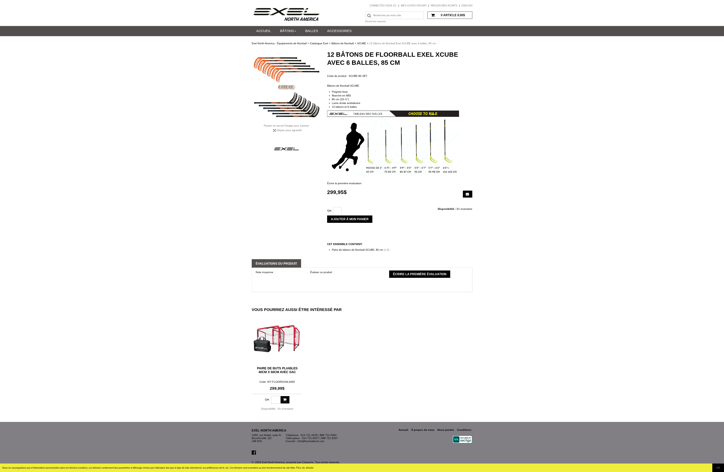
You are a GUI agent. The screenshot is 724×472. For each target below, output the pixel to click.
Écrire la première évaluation (344, 183)
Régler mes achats (444, 5)
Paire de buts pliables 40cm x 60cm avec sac (277, 370)
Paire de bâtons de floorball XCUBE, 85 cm (357, 249)
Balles (311, 31)
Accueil (263, 31)
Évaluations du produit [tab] (276, 263)
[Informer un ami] (467, 194)
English (467, 5)
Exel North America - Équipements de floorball (279, 43)
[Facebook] (254, 452)
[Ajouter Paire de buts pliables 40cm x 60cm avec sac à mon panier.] (285, 399)
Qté (329, 210)
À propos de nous (422, 429)
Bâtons (287, 31)
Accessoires (339, 31)
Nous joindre (445, 429)
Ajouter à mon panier (350, 219)
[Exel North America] (286, 14)
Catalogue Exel (319, 43)
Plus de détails (305, 467)
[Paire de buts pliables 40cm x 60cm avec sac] (277, 338)
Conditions (464, 429)
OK (718, 467)
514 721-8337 (310, 438)
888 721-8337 (329, 438)
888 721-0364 (328, 435)
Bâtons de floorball (342, 43)
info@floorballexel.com (310, 441)
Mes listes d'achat (414, 5)
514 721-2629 (309, 435)
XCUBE (361, 43)
